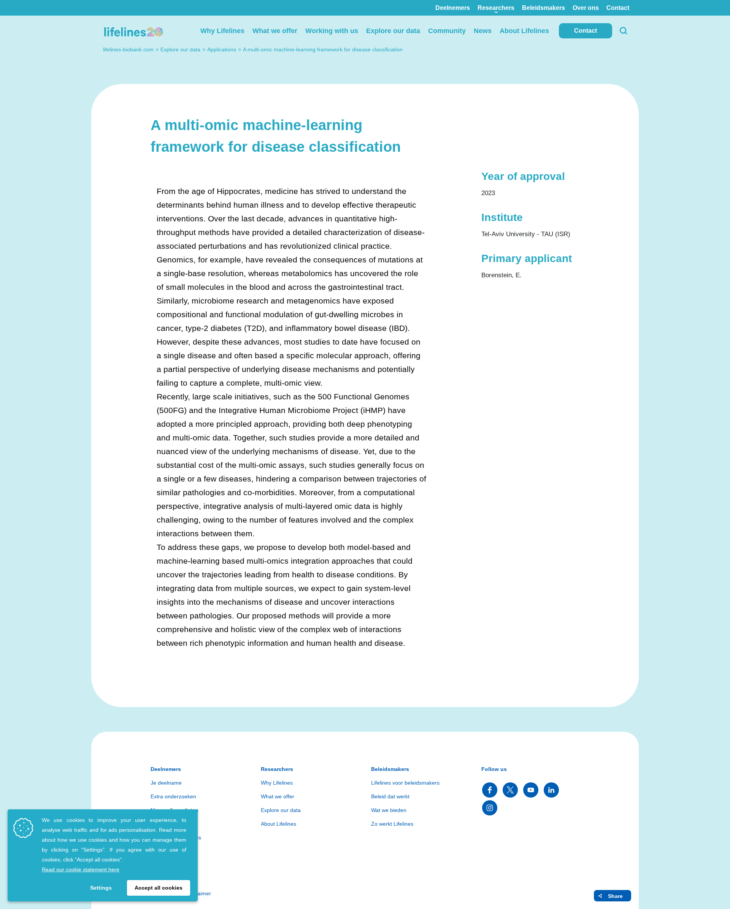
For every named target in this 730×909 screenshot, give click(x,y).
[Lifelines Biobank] (133, 31)
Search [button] (623, 30)
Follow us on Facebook (489, 790)
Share (615, 896)
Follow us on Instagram (489, 807)
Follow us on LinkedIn (551, 790)
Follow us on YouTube (530, 790)
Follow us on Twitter (510, 790)
